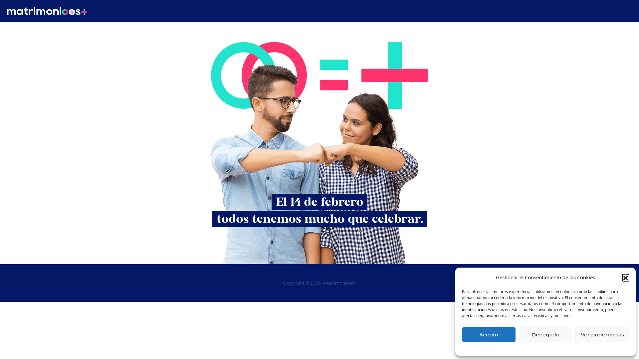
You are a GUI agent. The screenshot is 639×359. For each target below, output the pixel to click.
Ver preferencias (602, 334)
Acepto (488, 334)
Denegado (545, 334)
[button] (625, 277)
